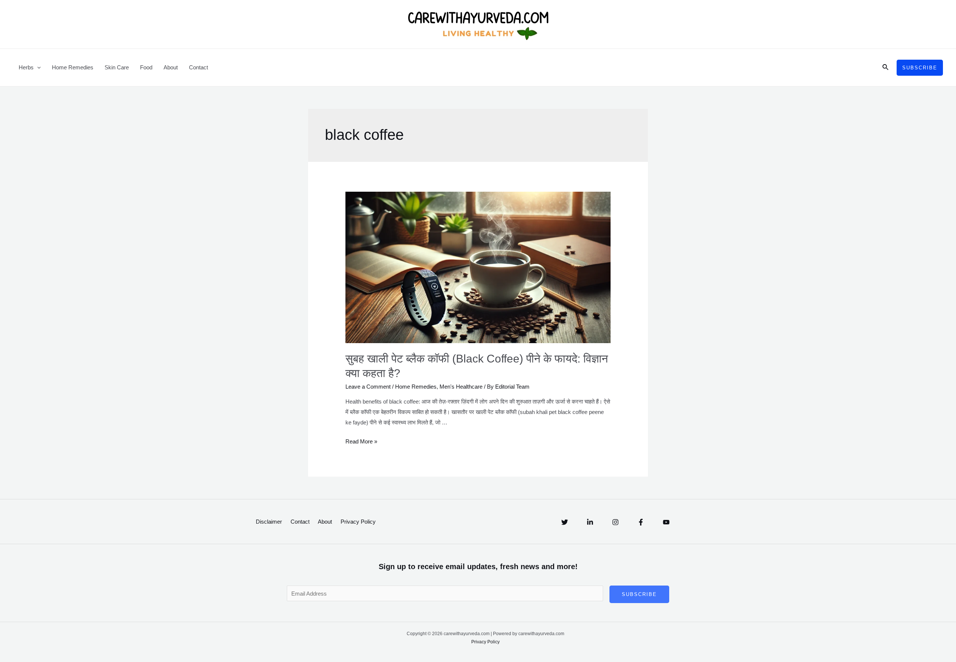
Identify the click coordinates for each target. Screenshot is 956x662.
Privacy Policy (358, 521)
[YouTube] (666, 522)
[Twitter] (564, 522)
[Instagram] (615, 522)
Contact (198, 67)
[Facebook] (640, 522)
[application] (37, 67)
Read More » (361, 441)
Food (146, 67)
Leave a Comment (368, 386)
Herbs (26, 67)
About (171, 67)
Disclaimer (269, 521)
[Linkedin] (590, 522)
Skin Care (117, 67)
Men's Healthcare (461, 386)
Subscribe (639, 594)
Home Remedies (72, 67)
